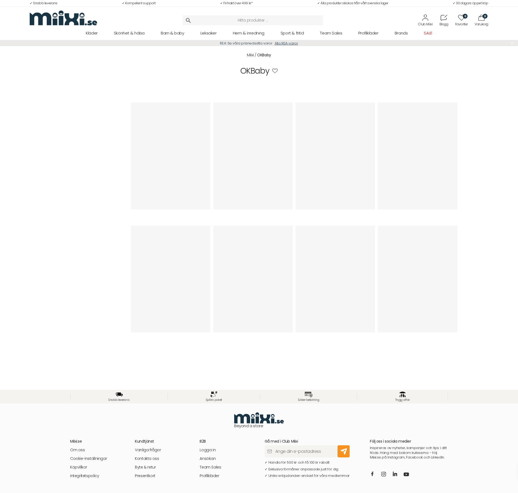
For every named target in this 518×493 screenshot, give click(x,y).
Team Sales (331, 33)
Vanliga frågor (148, 450)
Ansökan (208, 458)
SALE (428, 33)
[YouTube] (406, 475)
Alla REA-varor (286, 43)
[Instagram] (383, 475)
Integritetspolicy (84, 476)
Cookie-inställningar (88, 458)
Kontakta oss (147, 458)
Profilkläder (368, 33)
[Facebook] (372, 474)
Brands (401, 33)
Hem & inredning (248, 33)
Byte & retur (145, 467)
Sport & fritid (292, 33)
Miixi (250, 55)
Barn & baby (172, 33)
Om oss (77, 450)
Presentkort (145, 476)
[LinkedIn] (395, 474)
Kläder (92, 33)
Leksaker (208, 33)
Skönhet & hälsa (129, 33)
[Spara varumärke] (275, 71)
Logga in (208, 450)
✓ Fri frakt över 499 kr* (236, 3)
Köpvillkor (78, 467)
